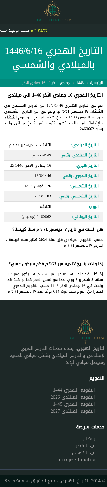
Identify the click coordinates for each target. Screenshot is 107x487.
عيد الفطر (85, 445)
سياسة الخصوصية (77, 459)
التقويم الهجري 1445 (74, 404)
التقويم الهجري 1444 (74, 390)
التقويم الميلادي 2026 (73, 397)
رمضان (89, 438)
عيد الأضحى (83, 452)
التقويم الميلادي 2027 (73, 411)
